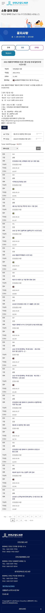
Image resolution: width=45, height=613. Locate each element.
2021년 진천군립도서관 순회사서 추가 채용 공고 (23, 139)
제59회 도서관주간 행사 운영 (20, 425)
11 (14, 516)
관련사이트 (22, 609)
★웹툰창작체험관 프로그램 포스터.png (27, 80)
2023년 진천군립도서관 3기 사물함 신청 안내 (25, 304)
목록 (4, 127)
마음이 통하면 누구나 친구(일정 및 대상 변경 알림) (27, 325)
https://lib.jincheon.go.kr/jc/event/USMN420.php (17, 121)
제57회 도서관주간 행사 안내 (22, 134)
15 (31, 516)
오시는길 (5, 594)
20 (21, 520)
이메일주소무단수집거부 (10, 590)
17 (40, 516)
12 (19, 516)
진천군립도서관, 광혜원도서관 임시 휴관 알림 (25, 161)
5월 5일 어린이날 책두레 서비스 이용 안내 (24, 206)
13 (23, 516)
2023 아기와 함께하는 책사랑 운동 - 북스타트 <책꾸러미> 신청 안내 (26, 377)
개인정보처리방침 (8, 586)
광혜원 (37, 47)
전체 (8, 47)
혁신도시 (8, 53)
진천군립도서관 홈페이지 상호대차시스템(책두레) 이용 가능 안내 (27, 403)
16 (36, 516)
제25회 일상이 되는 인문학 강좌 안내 (23, 472)
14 (27, 516)
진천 (22, 47)
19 (17, 520)
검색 (38, 148)
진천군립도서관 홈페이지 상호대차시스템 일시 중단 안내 (26, 450)
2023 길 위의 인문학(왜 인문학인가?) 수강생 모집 (27, 231)
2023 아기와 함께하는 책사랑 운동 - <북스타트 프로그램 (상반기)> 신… (26, 350)
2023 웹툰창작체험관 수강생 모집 (22, 255)
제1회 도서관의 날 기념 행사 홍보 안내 (23, 280)
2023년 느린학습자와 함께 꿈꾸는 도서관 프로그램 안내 (27, 498)
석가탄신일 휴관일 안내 (19, 182)
